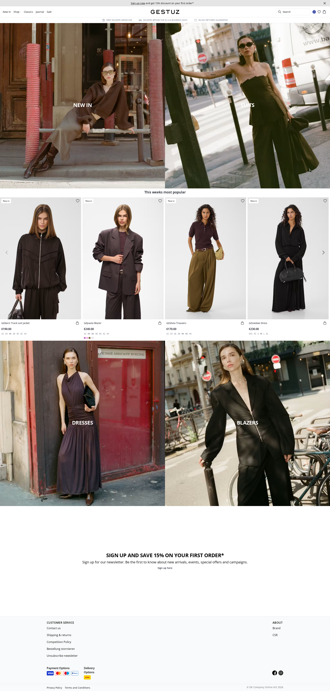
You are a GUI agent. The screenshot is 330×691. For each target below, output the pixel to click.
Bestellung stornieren (61, 649)
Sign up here (165, 568)
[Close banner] (324, 3)
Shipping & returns (59, 635)
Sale (49, 11)
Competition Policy (59, 642)
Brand (276, 628)
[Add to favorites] (77, 201)
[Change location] (314, 12)
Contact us (54, 628)
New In (7, 11)
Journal (40, 11)
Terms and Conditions (77, 687)
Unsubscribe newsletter (62, 656)
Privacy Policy (54, 687)
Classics (28, 11)
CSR (275, 635)
